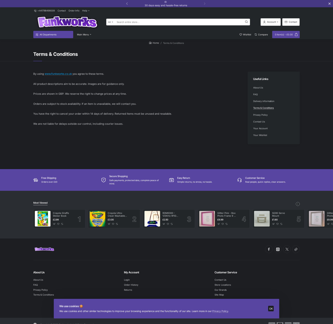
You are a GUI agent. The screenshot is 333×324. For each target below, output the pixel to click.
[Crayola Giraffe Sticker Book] (42, 219)
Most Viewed (40, 202)
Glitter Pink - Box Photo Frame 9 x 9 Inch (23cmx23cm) (226, 215)
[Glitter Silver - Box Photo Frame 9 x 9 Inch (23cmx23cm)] (317, 219)
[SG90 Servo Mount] (262, 219)
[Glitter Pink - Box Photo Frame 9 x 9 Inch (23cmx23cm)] (207, 219)
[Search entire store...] (246, 22)
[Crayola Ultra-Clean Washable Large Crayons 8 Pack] (97, 219)
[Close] (329, 4)
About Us (39, 272)
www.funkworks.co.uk (58, 73)
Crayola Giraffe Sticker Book (61, 214)
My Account (131, 272)
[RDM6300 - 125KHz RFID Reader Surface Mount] (152, 219)
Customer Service (226, 272)
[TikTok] (296, 249)
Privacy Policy (220, 311)
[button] (204, 3)
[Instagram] (278, 249)
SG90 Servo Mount (278, 214)
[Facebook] (269, 249)
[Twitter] (287, 249)
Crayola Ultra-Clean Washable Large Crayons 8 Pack (117, 215)
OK (271, 308)
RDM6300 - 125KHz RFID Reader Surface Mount (171, 215)
